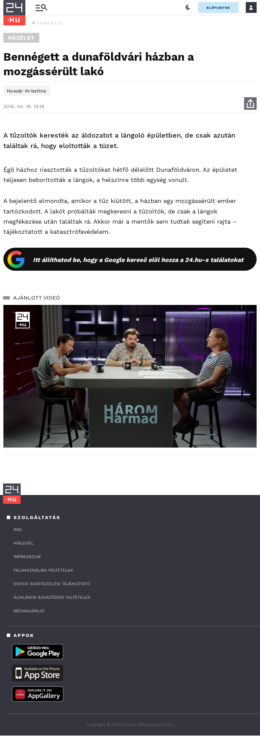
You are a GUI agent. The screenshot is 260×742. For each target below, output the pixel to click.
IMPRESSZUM (27, 556)
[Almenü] (41, 7)
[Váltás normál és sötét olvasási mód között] (188, 7)
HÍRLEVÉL (24, 543)
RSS (18, 529)
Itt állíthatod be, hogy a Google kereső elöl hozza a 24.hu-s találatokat (138, 259)
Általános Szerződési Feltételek (52, 597)
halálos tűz (49, 22)
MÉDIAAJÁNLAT (29, 611)
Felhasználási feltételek (43, 570)
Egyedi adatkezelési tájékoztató (52, 583)
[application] (130, 376)
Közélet (21, 38)
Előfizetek (218, 7)
